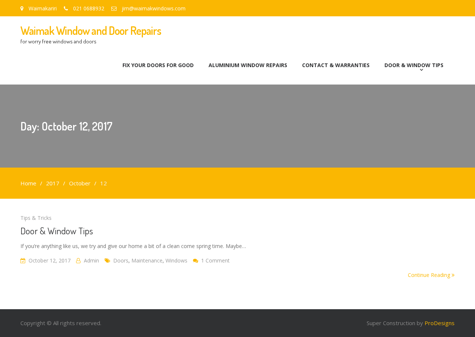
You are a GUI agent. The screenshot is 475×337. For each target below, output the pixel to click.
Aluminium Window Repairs (248, 65)
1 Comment (215, 260)
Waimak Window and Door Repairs (90, 30)
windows (176, 260)
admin (91, 260)
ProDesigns (440, 323)
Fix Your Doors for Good (158, 65)
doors (120, 260)
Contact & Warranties (336, 65)
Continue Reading (430, 274)
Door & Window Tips (413, 65)
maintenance (147, 260)
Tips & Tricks (36, 217)
